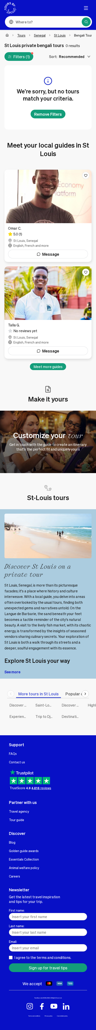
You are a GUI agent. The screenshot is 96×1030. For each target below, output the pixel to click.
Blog (12, 842)
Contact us (17, 762)
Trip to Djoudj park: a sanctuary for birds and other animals (45, 716)
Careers (14, 876)
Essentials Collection (24, 859)
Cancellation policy (62, 1016)
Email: (13, 941)
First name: (17, 910)
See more (12, 672)
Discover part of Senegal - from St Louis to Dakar (71, 705)
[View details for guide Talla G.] (48, 312)
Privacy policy (48, 1016)
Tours (21, 35)
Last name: (16, 926)
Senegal (40, 35)
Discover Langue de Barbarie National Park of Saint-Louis (19, 705)
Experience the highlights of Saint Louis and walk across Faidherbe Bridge (19, 716)
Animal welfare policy (24, 868)
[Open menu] (86, 8)
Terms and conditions (34, 1016)
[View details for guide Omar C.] (48, 216)
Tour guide (16, 820)
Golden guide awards (24, 851)
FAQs (13, 754)
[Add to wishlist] (85, 175)
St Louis (60, 35)
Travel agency (19, 811)
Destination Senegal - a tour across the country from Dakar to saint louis (71, 716)
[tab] (38, 693)
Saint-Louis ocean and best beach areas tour (45, 705)
